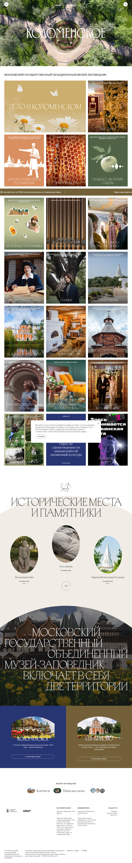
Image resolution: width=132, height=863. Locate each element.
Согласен (41, 436)
